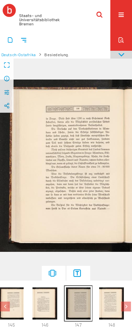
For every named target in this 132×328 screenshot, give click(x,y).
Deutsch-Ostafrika (18, 54)
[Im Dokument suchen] (121, 40)
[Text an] (78, 273)
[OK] (99, 14)
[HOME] (31, 14)
